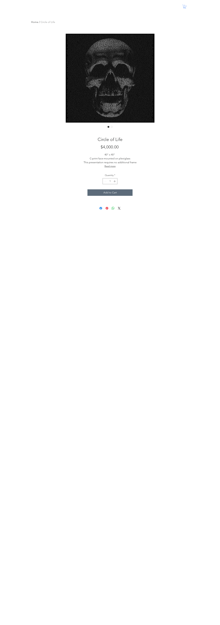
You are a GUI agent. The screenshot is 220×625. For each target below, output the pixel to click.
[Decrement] (105, 181)
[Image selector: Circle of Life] (108, 126)
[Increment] (115, 181)
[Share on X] (119, 208)
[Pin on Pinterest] (107, 208)
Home (34, 22)
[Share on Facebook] (101, 208)
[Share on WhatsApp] (113, 208)
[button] (184, 7)
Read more (110, 166)
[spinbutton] (110, 181)
